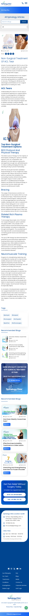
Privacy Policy (9, 607)
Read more (6, 424)
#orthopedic (17, 319)
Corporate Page (18, 607)
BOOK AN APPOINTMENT (14, 494)
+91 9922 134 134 (15, 380)
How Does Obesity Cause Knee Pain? (14, 420)
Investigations (6, 585)
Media (17, 579)
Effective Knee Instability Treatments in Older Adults (16, 345)
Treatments (5, 579)
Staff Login (19, 588)
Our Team (5, 576)
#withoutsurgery (16, 323)
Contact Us (19, 582)
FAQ (17, 573)
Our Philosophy (6, 573)
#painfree (6, 323)
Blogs (17, 576)
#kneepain (15, 315)
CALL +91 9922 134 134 (14, 499)
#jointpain (7, 315)
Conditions (5, 582)
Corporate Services (21, 585)
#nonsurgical (7, 319)
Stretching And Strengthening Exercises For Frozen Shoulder (17, 354)
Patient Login (6, 588)
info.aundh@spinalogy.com (13, 526)
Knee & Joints (25, 51)
